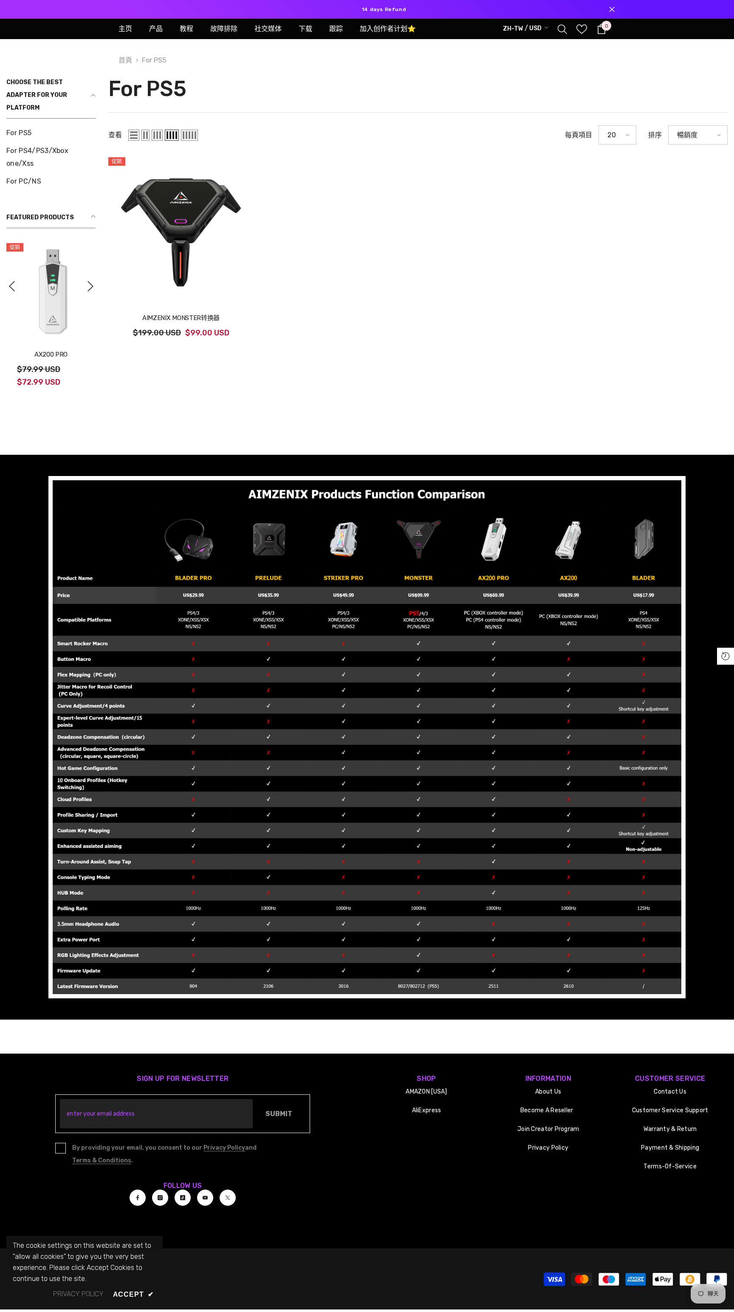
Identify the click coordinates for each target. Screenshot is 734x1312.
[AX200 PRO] (51, 291)
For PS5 (154, 60)
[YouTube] (205, 1198)
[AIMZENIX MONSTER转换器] (181, 230)
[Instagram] (160, 1198)
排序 (655, 135)
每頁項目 (578, 135)
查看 (115, 135)
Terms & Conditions (101, 1160)
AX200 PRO (51, 354)
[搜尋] (562, 29)
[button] (11, 286)
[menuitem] (51, 133)
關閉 (611, 9)
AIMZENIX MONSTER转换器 (181, 318)
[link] (367, 737)
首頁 (125, 60)
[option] (367, 9)
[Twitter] (228, 1198)
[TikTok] (183, 1198)
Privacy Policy (224, 1147)
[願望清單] (582, 29)
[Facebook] (138, 1198)
